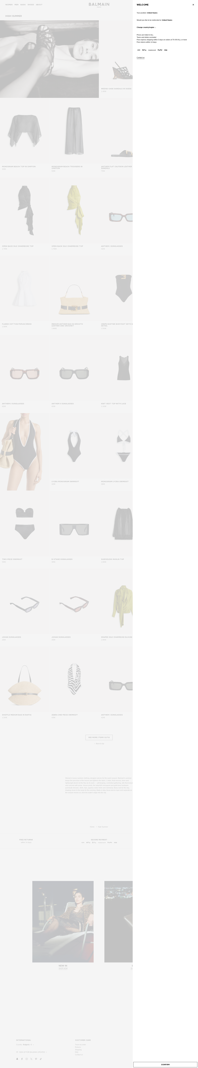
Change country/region (145, 27)
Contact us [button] (141, 58)
